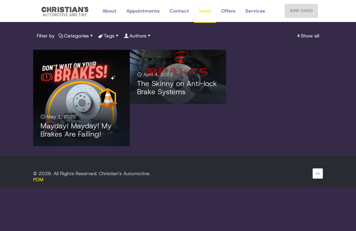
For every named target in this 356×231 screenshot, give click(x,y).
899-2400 (301, 11)
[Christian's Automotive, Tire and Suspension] (64, 11)
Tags (109, 36)
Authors (138, 36)
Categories (76, 36)
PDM (38, 179)
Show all (310, 36)
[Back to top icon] (318, 173)
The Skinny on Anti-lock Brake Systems (177, 87)
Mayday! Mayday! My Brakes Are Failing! (76, 130)
